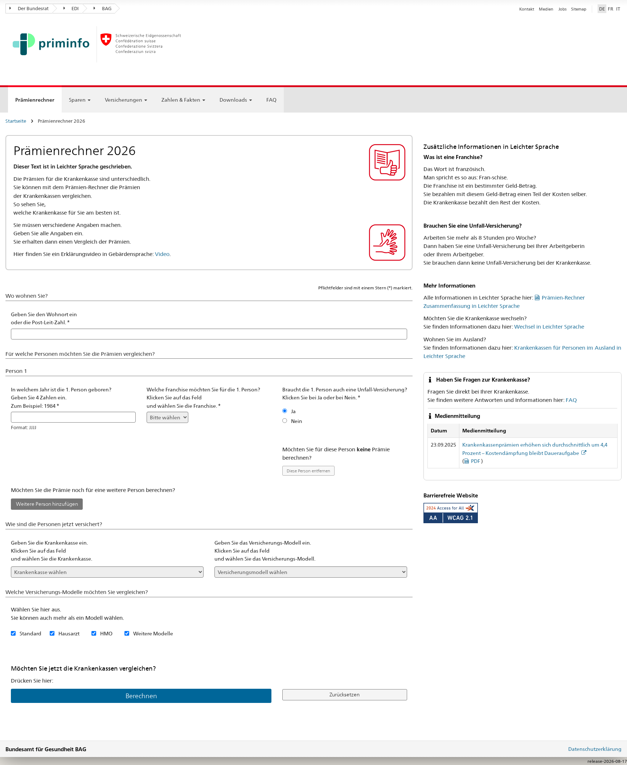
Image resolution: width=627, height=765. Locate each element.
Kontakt (526, 9)
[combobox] (209, 334)
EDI (74, 8)
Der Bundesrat (33, 8)
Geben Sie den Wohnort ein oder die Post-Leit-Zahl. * (44, 318)
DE (602, 9)
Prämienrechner (34, 101)
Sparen (77, 100)
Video (162, 254)
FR (610, 9)
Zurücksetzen (344, 694)
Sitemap (578, 9)
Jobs (562, 9)
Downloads (233, 100)
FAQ (271, 100)
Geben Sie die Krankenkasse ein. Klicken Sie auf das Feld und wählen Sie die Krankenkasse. (51, 551)
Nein (296, 421)
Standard (30, 633)
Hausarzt (68, 633)
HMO (106, 633)
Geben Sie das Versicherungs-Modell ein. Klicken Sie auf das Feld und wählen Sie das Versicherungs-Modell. (264, 551)
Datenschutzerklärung (595, 749)
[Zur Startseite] (108, 46)
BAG (106, 8)
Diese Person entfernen (308, 470)
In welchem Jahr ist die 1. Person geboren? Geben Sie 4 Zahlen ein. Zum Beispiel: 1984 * (61, 398)
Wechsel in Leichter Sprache (549, 326)
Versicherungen (123, 100)
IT (618, 9)
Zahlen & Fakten (180, 100)
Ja (293, 411)
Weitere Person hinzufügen (47, 504)
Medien (546, 9)
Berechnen (141, 696)
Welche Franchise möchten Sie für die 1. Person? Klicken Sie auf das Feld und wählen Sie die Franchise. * (203, 398)
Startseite (15, 121)
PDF (476, 461)
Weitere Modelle (153, 633)
